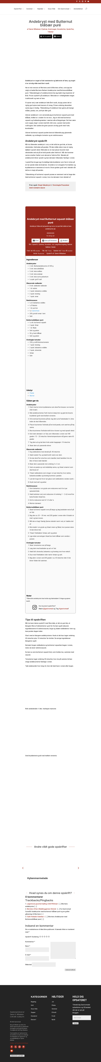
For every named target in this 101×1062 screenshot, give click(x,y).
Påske (54, 1005)
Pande (32, 393)
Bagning (33, 1002)
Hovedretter (61, 29)
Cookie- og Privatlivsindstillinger (19, 1043)
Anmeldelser (78, 9)
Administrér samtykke (17, 1055)
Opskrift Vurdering (32, 937)
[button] (47, 233)
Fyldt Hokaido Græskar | (35, 917)
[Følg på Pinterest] (23, 1046)
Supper (33, 1012)
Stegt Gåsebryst (44, 185)
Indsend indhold (70, 970)
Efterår (54, 1012)
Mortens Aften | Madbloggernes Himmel (41, 909)
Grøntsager (52, 29)
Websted (28, 965)
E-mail (28, 955)
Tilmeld (75, 1023)
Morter (32, 396)
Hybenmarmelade (37, 878)
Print (37, 240)
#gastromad (63, 609)
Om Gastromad (63, 9)
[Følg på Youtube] (11, 1050)
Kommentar (30, 942)
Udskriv (58, 36)
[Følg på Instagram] (19, 1046)
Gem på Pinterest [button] (50, 240)
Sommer (29, 9)
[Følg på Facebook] (11, 1046)
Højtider (40, 9)
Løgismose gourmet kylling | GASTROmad (42, 904)
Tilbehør (51, 32)
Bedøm (65, 240)
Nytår (53, 1019)
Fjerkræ (44, 29)
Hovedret (34, 1016)
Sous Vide (51, 9)
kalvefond (35, 311)
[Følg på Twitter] (15, 1046)
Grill (32, 1005)
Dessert (33, 1019)
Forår (53, 1016)
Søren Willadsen (35, 29)
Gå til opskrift (46, 36)
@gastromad (48, 609)
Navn (27, 946)
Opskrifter (18, 9)
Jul (53, 1002)
